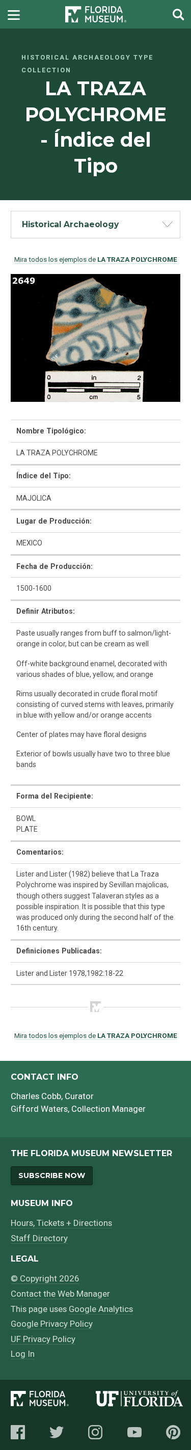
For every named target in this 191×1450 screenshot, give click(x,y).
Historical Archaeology (70, 224)
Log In (23, 1354)
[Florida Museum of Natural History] (53, 1400)
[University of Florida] (139, 1400)
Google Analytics (101, 1309)
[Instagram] (95, 1432)
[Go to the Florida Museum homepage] (95, 14)
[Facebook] (18, 1432)
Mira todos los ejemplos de (95, 259)
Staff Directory (39, 1238)
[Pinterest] (173, 1432)
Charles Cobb (36, 1096)
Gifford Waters (39, 1109)
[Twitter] (56, 1432)
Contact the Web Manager (60, 1294)
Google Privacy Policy (52, 1324)
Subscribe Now (51, 1175)
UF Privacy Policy (43, 1339)
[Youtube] (134, 1432)
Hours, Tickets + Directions (61, 1223)
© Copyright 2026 (45, 1278)
